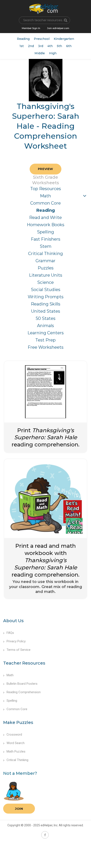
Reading (23, 39)
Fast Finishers (45, 239)
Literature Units (45, 275)
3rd (40, 46)
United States (45, 311)
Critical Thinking (45, 253)
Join (19, 809)
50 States (45, 318)
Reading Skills (45, 304)
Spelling (45, 231)
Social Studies (45, 289)
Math (45, 195)
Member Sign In (31, 28)
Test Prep (45, 340)
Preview (45, 169)
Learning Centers (46, 332)
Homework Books (45, 224)
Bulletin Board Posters (22, 684)
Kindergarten (64, 39)
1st (21, 46)
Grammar (45, 260)
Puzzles (46, 267)
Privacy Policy (16, 641)
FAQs (10, 633)
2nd (31, 46)
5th (59, 46)
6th (69, 46)
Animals (45, 325)
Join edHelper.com (58, 28)
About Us (13, 620)
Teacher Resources (24, 663)
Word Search (16, 743)
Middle (39, 53)
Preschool (42, 39)
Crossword (14, 734)
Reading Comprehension (24, 692)
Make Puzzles (18, 722)
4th (50, 46)
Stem (45, 246)
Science (45, 282)
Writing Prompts (45, 296)
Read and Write (45, 217)
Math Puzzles (16, 751)
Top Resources (45, 188)
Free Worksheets (45, 347)
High (53, 53)
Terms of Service (18, 650)
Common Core (45, 203)
